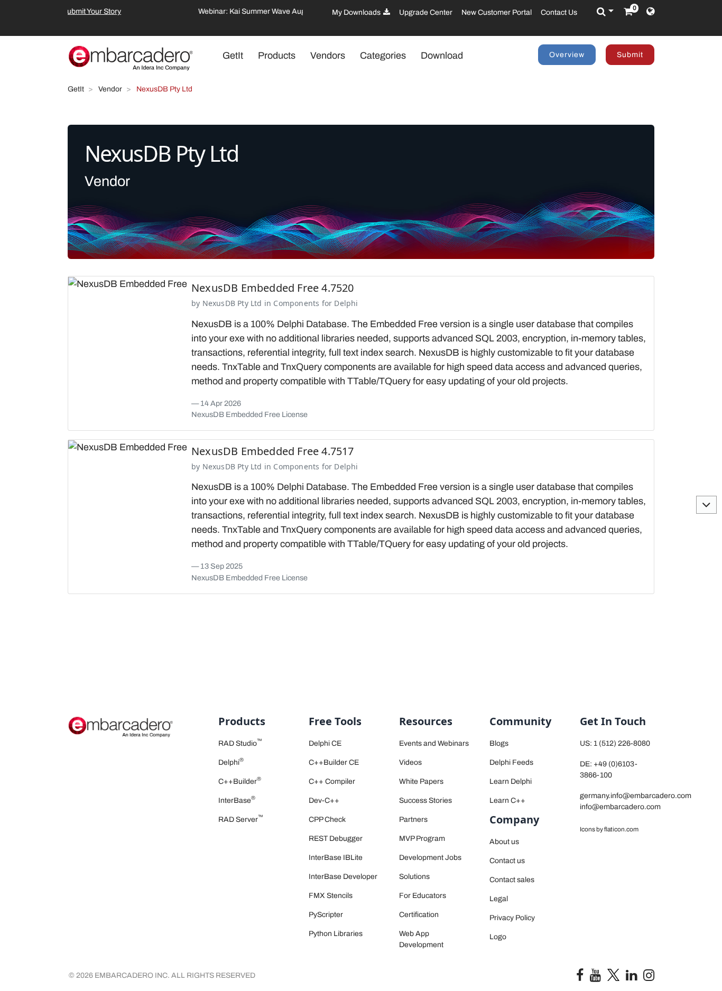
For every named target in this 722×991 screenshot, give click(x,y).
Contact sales (511, 880)
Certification (419, 915)
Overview (567, 55)
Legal (498, 899)
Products (276, 55)
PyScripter (326, 915)
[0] (628, 11)
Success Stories (425, 800)
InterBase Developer (343, 877)
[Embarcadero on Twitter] (613, 974)
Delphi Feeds (511, 762)
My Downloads (357, 12)
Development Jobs (430, 858)
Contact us (507, 861)
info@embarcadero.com (620, 807)
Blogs (498, 743)
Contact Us (559, 12)
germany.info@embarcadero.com (635, 796)
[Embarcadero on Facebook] (580, 977)
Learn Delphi (510, 781)
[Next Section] (706, 505)
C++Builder (239, 781)
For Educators (422, 896)
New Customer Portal (496, 12)
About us (504, 842)
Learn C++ (507, 800)
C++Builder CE (334, 762)
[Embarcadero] (130, 57)
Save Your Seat (235, 11)
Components (296, 303)
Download (442, 55)
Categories (383, 55)
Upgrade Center (425, 12)
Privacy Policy (512, 918)
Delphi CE (325, 743)
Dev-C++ (324, 800)
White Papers (421, 781)
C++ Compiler (332, 781)
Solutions (414, 877)
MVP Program (422, 838)
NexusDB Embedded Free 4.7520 (272, 288)
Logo (497, 937)
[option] (185, 11)
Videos (410, 762)
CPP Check (327, 819)
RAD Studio (240, 743)
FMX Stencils (331, 896)
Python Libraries (336, 934)
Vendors (327, 55)
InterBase (236, 800)
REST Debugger (336, 838)
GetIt (238, 55)
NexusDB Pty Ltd (232, 303)
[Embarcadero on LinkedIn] (631, 977)
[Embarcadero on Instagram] (648, 977)
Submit (630, 55)
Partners (413, 819)
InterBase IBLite (336, 858)
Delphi (346, 303)
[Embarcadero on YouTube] (595, 977)
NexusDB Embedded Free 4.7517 (272, 451)
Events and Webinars (434, 743)
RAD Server (240, 819)
